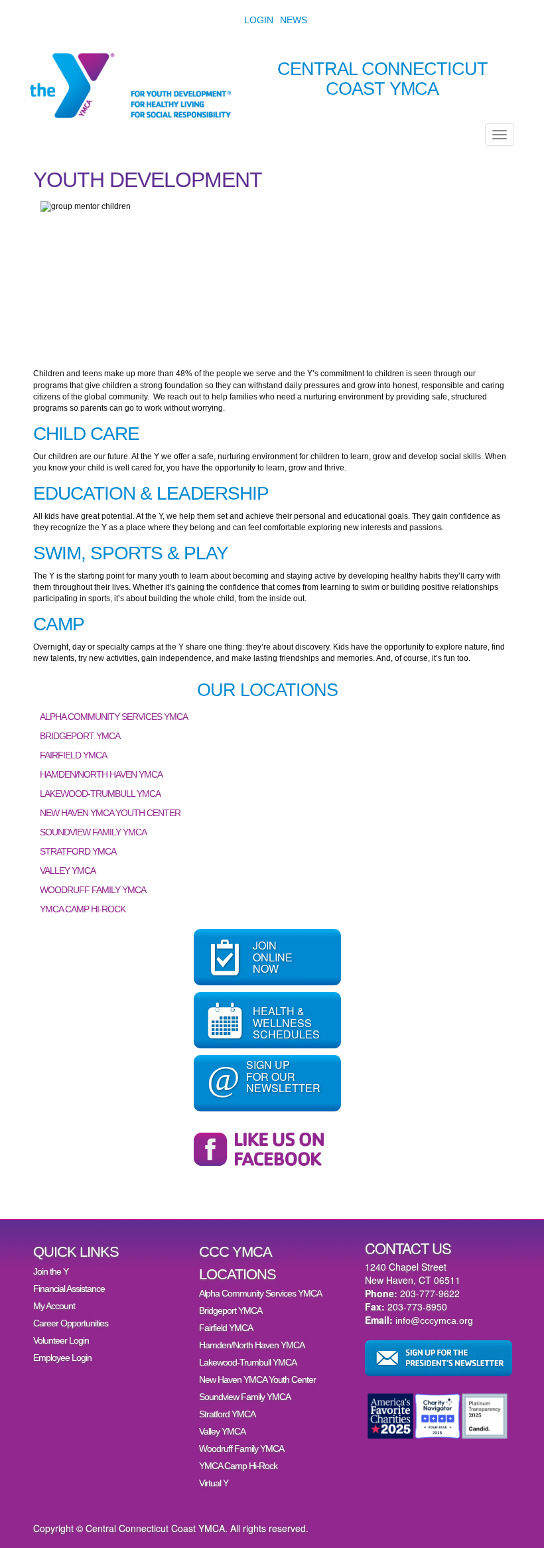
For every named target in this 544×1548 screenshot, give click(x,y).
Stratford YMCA (78, 851)
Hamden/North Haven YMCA (101, 774)
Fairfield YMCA (73, 755)
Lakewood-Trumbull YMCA (100, 793)
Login (258, 20)
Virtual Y (213, 1483)
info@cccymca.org (434, 1320)
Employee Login (62, 1357)
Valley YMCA (68, 870)
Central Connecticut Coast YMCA (382, 79)
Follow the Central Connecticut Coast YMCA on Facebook (267, 1149)
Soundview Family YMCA (93, 832)
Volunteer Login (61, 1340)
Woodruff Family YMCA (93, 889)
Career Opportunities (70, 1323)
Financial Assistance (69, 1288)
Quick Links (76, 1251)
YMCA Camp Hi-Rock (82, 909)
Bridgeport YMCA (80, 736)
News (293, 20)
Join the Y (50, 1271)
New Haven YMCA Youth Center (110, 813)
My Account (54, 1306)
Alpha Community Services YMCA (114, 716)
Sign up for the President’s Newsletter (438, 1358)
